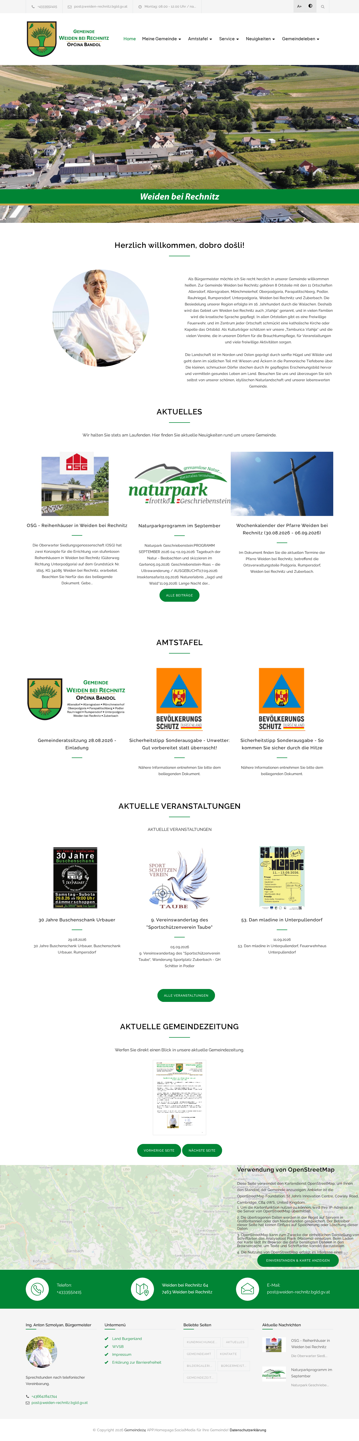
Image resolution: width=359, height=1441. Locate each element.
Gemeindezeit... (200, 1377)
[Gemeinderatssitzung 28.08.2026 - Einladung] (77, 699)
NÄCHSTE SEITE (202, 1150)
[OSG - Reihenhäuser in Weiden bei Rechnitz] (77, 484)
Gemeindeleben (299, 38)
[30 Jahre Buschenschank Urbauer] (77, 878)
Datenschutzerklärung (248, 1430)
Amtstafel (198, 38)
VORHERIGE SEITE (159, 1150)
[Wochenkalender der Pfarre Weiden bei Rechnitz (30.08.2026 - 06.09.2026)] (282, 484)
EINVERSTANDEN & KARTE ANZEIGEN (298, 1260)
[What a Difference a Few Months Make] (274, 1344)
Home (130, 38)
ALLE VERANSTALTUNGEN (186, 995)
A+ (299, 6)
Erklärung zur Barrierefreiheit (136, 1362)
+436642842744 (44, 1396)
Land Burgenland (127, 1339)
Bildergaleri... (199, 1366)
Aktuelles (235, 1342)
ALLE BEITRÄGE (179, 595)
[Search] (322, 6)
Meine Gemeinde (160, 38)
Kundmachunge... (202, 1342)
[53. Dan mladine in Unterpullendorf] (282, 878)
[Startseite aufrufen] (68, 39)
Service (227, 38)
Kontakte (228, 1354)
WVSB (118, 1346)
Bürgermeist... (234, 1366)
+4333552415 (47, 6)
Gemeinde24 (135, 1430)
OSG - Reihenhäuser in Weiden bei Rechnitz (77, 525)
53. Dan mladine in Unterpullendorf (282, 919)
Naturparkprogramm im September (179, 525)
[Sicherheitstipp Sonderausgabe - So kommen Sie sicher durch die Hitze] (282, 699)
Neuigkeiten (258, 38)
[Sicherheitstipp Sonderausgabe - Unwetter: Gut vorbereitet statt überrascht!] (179, 699)
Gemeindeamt (199, 1354)
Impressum (121, 1354)
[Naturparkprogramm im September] (179, 484)
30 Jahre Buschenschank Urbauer (77, 919)
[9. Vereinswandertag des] (179, 878)
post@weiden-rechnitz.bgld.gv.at (100, 6)
